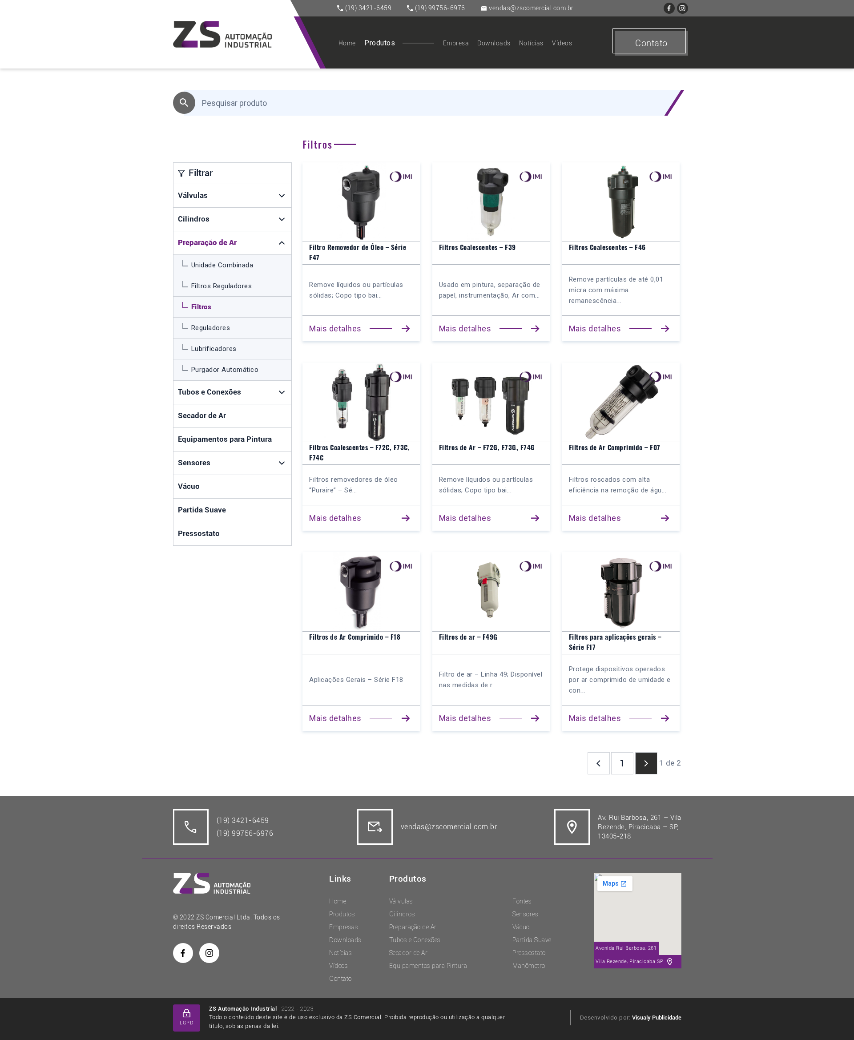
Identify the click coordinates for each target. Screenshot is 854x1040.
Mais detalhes (335, 328)
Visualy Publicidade (656, 1017)
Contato (651, 43)
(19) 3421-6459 (368, 8)
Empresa (456, 43)
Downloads (494, 43)
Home (347, 43)
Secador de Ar (202, 415)
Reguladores (210, 328)
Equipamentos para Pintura (225, 439)
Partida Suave (202, 509)
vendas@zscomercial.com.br (531, 8)
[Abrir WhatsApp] (831, 1017)
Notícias (531, 43)
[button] (282, 196)
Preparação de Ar (207, 242)
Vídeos (562, 43)
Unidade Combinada (222, 265)
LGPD (186, 1023)
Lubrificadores (214, 349)
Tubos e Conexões (209, 391)
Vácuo (189, 486)
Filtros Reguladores (221, 286)
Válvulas (193, 195)
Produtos (379, 43)
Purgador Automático (225, 370)
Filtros (201, 307)
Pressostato (199, 533)
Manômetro (528, 966)
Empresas (343, 927)
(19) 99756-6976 (440, 8)
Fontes (522, 901)
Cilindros (193, 218)
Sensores (194, 462)
